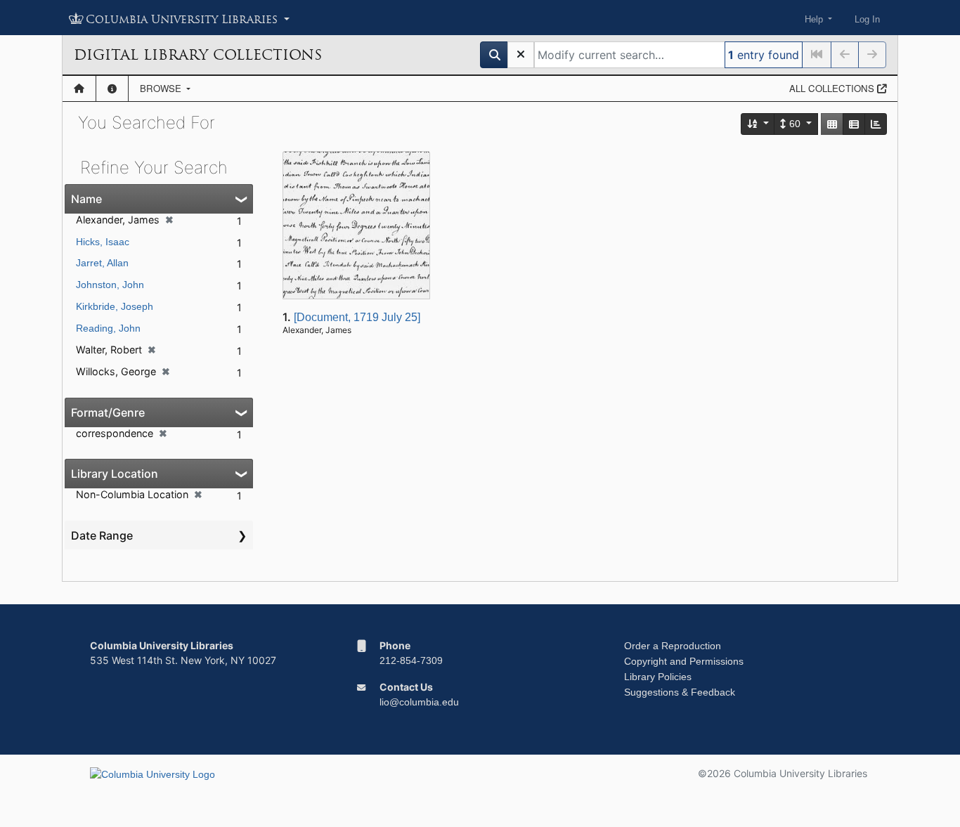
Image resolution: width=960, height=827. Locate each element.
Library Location (114, 474)
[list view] (854, 124)
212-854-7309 (411, 660)
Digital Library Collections (198, 54)
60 (794, 123)
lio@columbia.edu (419, 702)
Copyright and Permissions (684, 661)
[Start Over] (520, 54)
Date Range (102, 535)
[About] (112, 88)
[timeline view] (875, 124)
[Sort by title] (758, 124)
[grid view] (832, 124)
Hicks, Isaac (102, 241)
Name (86, 199)
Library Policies (658, 676)
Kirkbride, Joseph (114, 306)
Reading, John (108, 328)
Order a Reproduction (672, 645)
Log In (867, 19)
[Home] (79, 88)
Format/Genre (108, 412)
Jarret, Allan (102, 262)
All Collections (833, 88)
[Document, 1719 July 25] (357, 317)
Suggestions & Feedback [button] (679, 692)
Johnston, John (110, 284)
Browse (162, 88)
